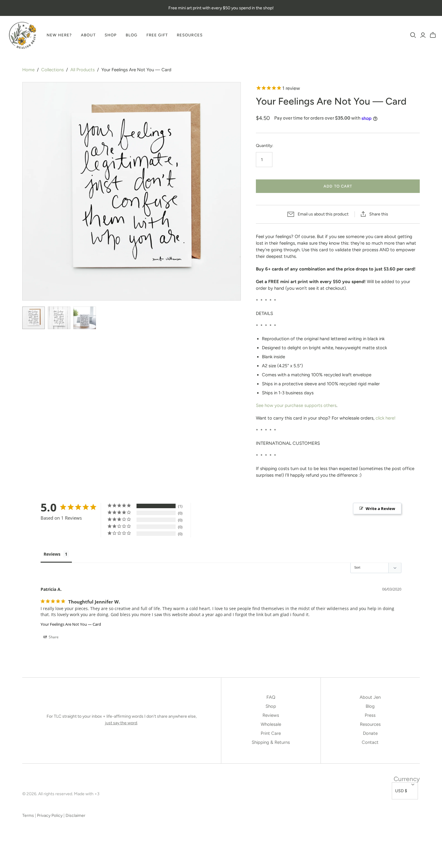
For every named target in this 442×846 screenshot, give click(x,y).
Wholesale (271, 724)
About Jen (370, 697)
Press (370, 715)
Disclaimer (75, 815)
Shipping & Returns (271, 742)
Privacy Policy (50, 815)
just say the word (121, 722)
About (88, 35)
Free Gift (157, 35)
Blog (131, 35)
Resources (189, 35)
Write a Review (380, 508)
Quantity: (264, 145)
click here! (385, 418)
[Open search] (413, 35)
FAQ (270, 697)
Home (28, 69)
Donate (370, 733)
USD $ (401, 790)
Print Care (271, 733)
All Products (82, 69)
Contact (370, 742)
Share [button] (53, 637)
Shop (111, 35)
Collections (52, 69)
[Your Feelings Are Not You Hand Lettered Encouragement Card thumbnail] (33, 318)
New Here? (59, 35)
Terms (28, 815)
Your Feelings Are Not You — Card (71, 624)
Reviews (52, 554)
